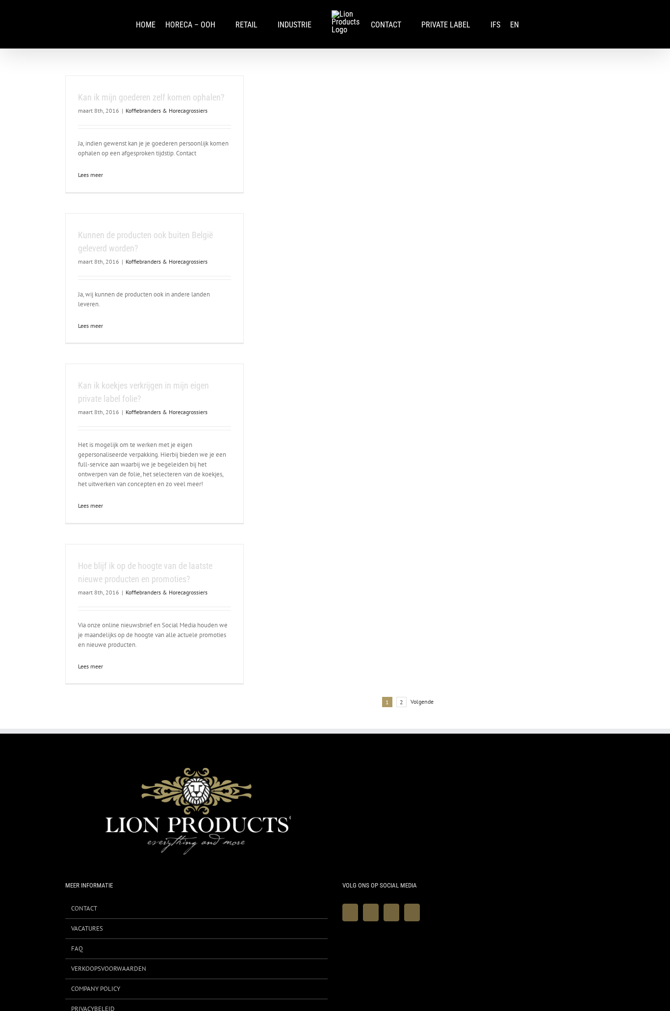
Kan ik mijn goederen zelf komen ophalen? (151, 97)
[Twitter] (371, 912)
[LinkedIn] (412, 912)
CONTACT (84, 908)
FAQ (77, 948)
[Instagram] (391, 912)
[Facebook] (350, 912)
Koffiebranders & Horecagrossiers (166, 110)
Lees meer (90, 174)
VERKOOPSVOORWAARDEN (108, 968)
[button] (537, 24)
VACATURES (87, 928)
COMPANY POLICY (95, 989)
